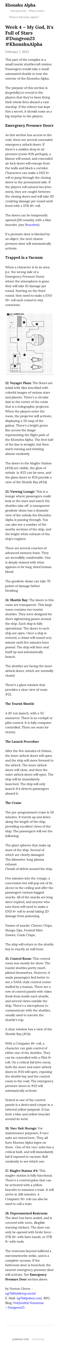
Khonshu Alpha (20, 5)
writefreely (38, 1339)
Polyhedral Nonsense (28, 1303)
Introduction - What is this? (27, 10)
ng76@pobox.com (29, 1298)
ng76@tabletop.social (20, 1293)
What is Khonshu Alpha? (24, 17)
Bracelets (31, 225)
